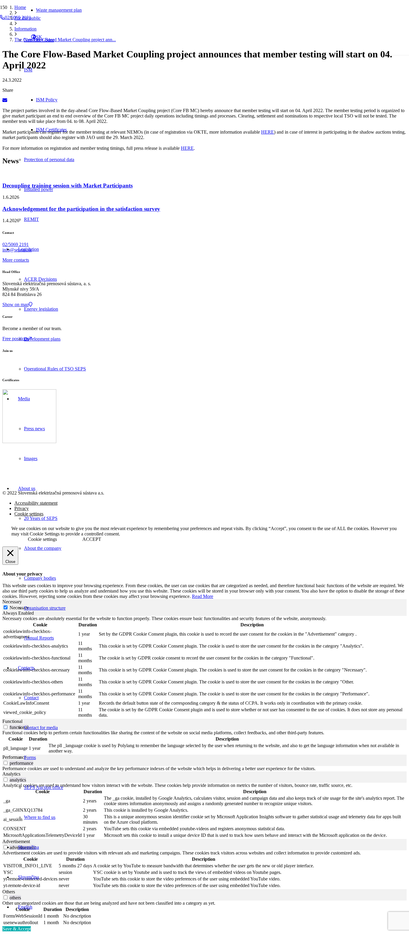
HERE (267, 132)
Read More (202, 596)
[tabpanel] (204, 667)
